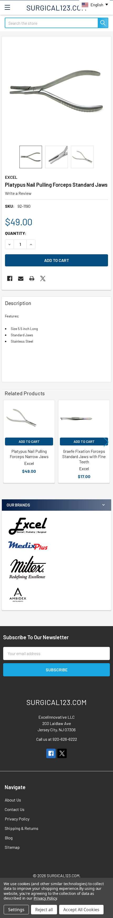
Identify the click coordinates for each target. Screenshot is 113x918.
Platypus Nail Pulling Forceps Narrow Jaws (29, 454)
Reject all (44, 909)
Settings (16, 909)
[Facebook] (9, 278)
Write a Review (18, 193)
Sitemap (12, 847)
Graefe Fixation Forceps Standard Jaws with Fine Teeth (84, 456)
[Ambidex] (18, 594)
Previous (7, 442)
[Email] (20, 278)
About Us (13, 799)
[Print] (32, 278)
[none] (56, 91)
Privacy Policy (17, 818)
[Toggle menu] (7, 7)
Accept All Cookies (81, 909)
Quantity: (15, 233)
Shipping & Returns (21, 828)
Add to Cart (29, 441)
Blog (9, 837)
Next (106, 442)
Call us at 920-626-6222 (56, 739)
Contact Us (14, 809)
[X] (43, 278)
